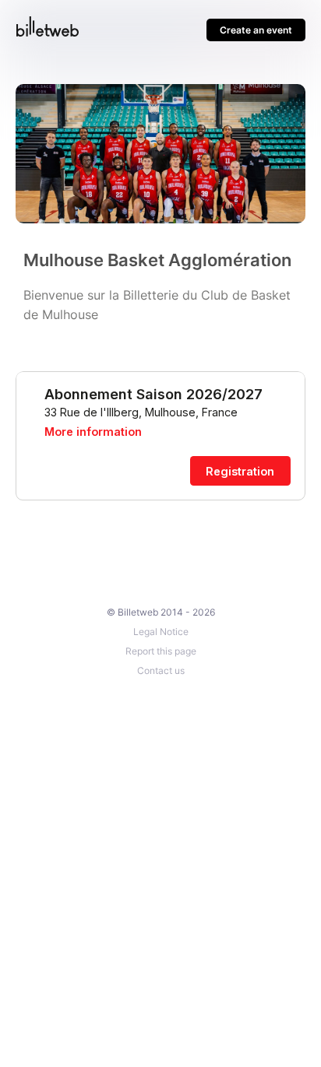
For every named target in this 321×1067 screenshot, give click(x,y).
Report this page (160, 651)
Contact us (161, 670)
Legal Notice (161, 631)
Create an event (256, 30)
